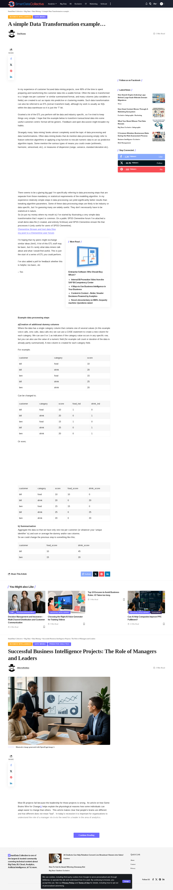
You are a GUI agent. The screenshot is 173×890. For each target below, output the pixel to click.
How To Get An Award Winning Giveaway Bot (67, 867)
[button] (126, 881)
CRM (11, 612)
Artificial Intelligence (59, 612)
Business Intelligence (20, 17)
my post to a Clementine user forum (36, 233)
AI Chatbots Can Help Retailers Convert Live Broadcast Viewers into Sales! (93, 855)
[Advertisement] (64, 65)
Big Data (121, 127)
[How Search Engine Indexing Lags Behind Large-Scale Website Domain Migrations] (158, 98)
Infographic (129, 115)
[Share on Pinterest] (11, 71)
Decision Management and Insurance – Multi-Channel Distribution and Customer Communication (26, 620)
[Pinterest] (141, 169)
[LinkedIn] (163, 879)
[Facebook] (141, 157)
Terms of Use (84, 883)
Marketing (138, 115)
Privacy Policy (68, 883)
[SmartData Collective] (26, 4)
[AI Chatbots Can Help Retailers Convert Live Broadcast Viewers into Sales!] (55, 858)
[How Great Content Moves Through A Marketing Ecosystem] (158, 112)
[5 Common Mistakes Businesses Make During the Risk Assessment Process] (158, 136)
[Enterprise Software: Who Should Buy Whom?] (88, 257)
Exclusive (121, 115)
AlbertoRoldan (23, 668)
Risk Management (124, 143)
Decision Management (25, 612)
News (119, 104)
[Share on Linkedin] (11, 77)
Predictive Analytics (59, 644)
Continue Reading (86, 835)
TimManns (21, 34)
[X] (141, 163)
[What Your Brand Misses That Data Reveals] (158, 124)
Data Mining (40, 17)
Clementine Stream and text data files (37, 229)
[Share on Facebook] (11, 59)
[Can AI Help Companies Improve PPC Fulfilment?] (146, 602)
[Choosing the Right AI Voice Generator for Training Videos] (66, 602)
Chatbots (66, 858)
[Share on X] (11, 65)
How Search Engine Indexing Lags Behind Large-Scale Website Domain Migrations (132, 97)
